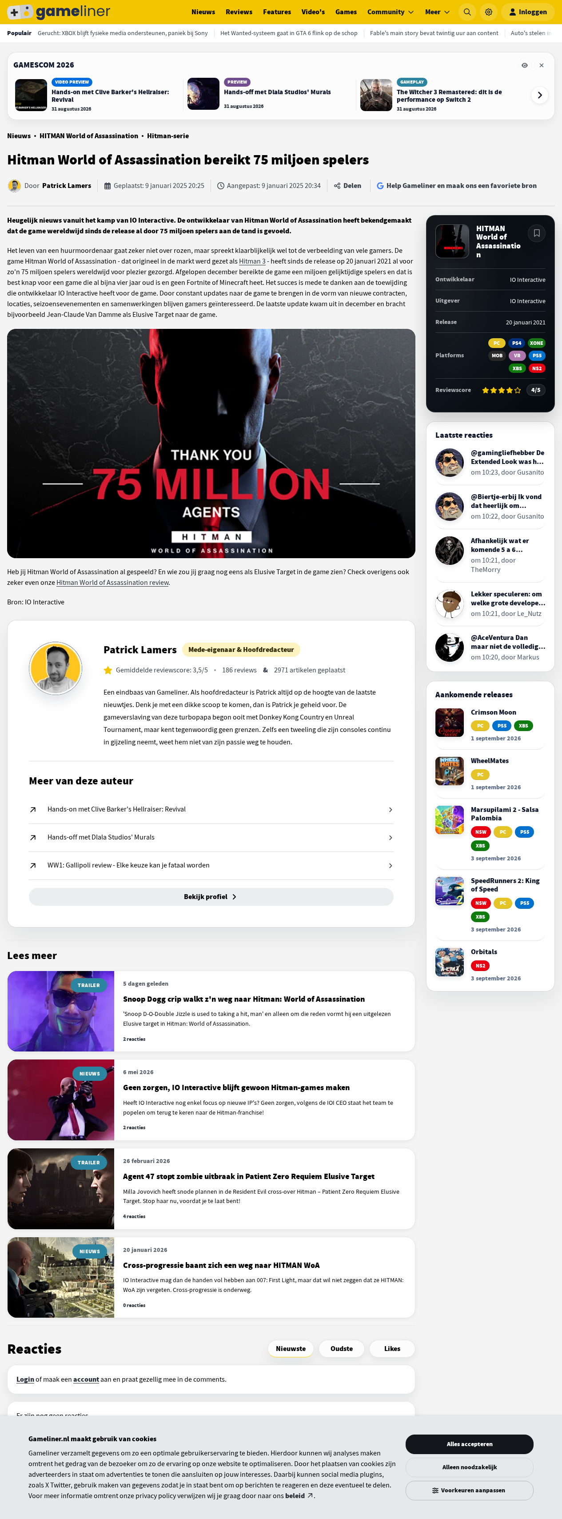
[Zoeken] (467, 12)
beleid (295, 1496)
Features (277, 12)
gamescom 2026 (43, 65)
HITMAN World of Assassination (89, 136)
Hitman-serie (168, 136)
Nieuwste (291, 1349)
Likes (392, 1349)
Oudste (342, 1349)
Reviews (239, 12)
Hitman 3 (252, 261)
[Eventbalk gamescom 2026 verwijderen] (541, 65)
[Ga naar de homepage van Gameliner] (58, 12)
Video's (313, 12)
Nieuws (203, 12)
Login (25, 1379)
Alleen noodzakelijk (469, 1467)
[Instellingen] (489, 12)
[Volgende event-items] (540, 95)
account (86, 1379)
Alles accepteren (470, 1444)
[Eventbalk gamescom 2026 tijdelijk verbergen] (525, 65)
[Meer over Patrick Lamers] (55, 668)
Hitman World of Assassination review (112, 582)
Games (346, 12)
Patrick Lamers (66, 186)
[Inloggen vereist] (537, 233)
